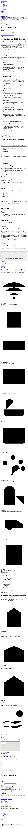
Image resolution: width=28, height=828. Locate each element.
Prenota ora (3, 266)
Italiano (2, 16)
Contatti (4, 9)
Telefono (2, 784)
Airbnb (4, 815)
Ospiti (2, 785)
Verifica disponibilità (5, 35)
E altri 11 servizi (4, 571)
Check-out (3, 788)
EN (3, 12)
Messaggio (3, 792)
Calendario (5, 8)
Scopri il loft (11, 35)
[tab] (1, 23)
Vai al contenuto (4, 1)
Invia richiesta (3, 793)
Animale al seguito (4, 789)
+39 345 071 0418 (4, 801)
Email (2, 782)
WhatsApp (5, 814)
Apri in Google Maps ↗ (5, 752)
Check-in (2, 786)
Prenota (2, 11)
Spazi (4, 4)
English (5, 16)
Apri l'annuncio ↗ (4, 803)
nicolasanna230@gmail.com (6, 799)
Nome (2, 781)
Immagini (5, 5)
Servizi (4, 6)
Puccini (2, 2)
